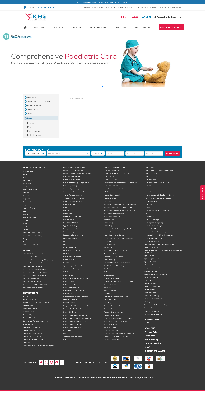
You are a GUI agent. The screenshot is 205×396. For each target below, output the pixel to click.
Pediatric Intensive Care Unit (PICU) (116, 321)
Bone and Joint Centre (31, 318)
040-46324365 (111, 7)
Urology (147, 302)
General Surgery (69, 260)
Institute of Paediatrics (31, 278)
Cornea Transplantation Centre (74, 195)
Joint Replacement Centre (72, 337)
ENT (64, 241)
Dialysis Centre (68, 219)
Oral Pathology (109, 269)
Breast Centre (28, 324)
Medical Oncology (110, 198)
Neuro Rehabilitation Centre (114, 235)
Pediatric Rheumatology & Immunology (158, 170)
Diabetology (67, 213)
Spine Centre (149, 255)
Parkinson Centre (110, 300)
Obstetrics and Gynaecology (114, 256)
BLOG (147, 347)
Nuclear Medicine (110, 253)
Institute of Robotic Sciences (33, 287)
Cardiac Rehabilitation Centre (33, 339)
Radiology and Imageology (154, 223)
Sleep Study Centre (151, 247)
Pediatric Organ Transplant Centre (116, 337)
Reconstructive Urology (153, 226)
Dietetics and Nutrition (71, 223)
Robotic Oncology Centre (153, 238)
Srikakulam (27, 183)
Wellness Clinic (149, 308)
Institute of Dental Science (32, 257)
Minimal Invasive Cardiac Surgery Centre (118, 207)
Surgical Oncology (151, 271)
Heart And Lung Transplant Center (75, 278)
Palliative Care (109, 293)
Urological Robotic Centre (153, 299)
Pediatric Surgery (150, 173)
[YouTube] (57, 362)
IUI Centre (67, 330)
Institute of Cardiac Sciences (33, 254)
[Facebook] (41, 362)
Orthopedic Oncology (111, 278)
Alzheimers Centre (29, 299)
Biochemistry (27, 315)
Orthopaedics (109, 275)
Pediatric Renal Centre (152, 167)
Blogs (140, 7)
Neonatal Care (109, 219)
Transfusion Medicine (152, 286)
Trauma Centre (149, 289)
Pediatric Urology (150, 179)
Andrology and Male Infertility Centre (36, 302)
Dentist (66, 207)
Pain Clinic (107, 287)
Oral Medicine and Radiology (114, 266)
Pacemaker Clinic (110, 284)
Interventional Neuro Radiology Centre (77, 318)
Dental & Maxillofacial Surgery (73, 204)
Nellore (25, 177)
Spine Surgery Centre (152, 259)
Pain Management (110, 290)
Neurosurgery (109, 247)
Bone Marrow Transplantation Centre (36, 321)
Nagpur (25, 205)
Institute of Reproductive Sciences (35, 284)
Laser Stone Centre (110, 179)
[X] (46, 362)
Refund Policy (151, 339)
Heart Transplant (69, 281)
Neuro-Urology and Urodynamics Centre (118, 238)
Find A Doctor (149, 323)
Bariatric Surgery (29, 312)
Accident (26, 296)
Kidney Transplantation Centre (115, 167)
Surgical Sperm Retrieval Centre (155, 274)
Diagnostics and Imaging (72, 216)
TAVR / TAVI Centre (151, 277)
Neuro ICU (108, 232)
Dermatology (68, 210)
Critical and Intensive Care (72, 201)
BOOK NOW (172, 153)
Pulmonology (149, 216)
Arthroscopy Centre (30, 309)
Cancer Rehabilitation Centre (33, 327)
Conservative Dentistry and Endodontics (77, 192)
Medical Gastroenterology (113, 195)
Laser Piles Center (110, 176)
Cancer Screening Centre (32, 330)
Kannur (25, 211)
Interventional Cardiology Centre (75, 315)
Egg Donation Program (71, 226)
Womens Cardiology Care (153, 314)
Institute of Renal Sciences (32, 281)
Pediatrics (148, 186)
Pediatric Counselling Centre (114, 312)
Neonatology (108, 223)
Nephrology (108, 226)
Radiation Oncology (151, 219)
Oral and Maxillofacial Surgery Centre (117, 263)
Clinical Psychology (70, 186)
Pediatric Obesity (110, 327)
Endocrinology (68, 232)
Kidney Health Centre (71, 340)
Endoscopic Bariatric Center (73, 235)
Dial (87, 2)
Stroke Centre (149, 265)
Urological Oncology (151, 296)
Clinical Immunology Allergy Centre (76, 183)
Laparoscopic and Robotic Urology (116, 173)
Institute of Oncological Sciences (34, 269)
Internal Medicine (69, 312)
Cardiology (27, 342)
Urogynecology (150, 292)
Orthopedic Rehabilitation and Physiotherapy (120, 281)
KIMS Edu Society (174, 7)
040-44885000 (131, 17)
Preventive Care (150, 204)
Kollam (25, 229)
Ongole (25, 186)
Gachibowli (27, 202)
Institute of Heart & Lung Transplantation (37, 263)
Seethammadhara (29, 217)
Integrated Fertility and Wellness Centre (77, 306)
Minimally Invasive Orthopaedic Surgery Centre (120, 210)
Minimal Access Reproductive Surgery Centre (120, 204)
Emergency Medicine (70, 229)
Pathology (107, 303)
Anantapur (26, 193)
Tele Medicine (149, 280)
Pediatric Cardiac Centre (112, 306)
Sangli (25, 223)
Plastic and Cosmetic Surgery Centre (157, 198)
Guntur (25, 220)
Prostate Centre (150, 207)
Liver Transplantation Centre (114, 189)
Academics (162, 7)
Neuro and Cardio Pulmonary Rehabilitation (119, 229)
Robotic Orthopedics (151, 241)
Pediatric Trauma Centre (153, 176)
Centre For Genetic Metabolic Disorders (77, 173)
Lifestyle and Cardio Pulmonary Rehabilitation (120, 183)
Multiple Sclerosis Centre (112, 216)
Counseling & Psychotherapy (73, 198)
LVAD (106, 192)
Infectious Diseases (70, 300)
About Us (123, 7)
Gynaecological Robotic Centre (74, 266)
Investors (132, 7)
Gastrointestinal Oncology (72, 256)
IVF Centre (67, 333)
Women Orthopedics (151, 311)
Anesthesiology (28, 305)
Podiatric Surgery (150, 201)
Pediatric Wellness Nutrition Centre (157, 183)
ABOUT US (149, 328)
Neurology (108, 241)
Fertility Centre (68, 253)
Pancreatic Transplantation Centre (116, 296)
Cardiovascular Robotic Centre (74, 167)
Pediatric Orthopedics (112, 340)
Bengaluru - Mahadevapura (32, 233)
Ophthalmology (109, 260)
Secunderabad (28, 171)
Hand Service (68, 275)
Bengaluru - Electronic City (32, 236)
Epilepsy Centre (69, 244)
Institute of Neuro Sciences (32, 266)
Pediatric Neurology (111, 324)
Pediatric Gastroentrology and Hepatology (119, 318)
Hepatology (67, 293)
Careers (153, 7)
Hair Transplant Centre (71, 272)
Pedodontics (149, 189)
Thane (25, 226)
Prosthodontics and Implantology (156, 210)
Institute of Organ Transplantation (35, 272)
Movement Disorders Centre (114, 213)
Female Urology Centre (71, 250)
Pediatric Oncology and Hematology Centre (119, 333)
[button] (45, 7)
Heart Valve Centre (70, 284)
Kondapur (26, 174)
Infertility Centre (69, 303)
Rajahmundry (28, 180)
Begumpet (26, 199)
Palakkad (26, 242)
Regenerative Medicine (152, 229)
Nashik (25, 214)
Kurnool (26, 196)
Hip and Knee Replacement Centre (75, 296)
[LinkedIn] (62, 362)
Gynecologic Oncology (71, 269)
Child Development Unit (72, 176)
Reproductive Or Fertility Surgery (156, 232)
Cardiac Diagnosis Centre (32, 336)
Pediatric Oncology (111, 330)
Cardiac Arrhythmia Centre (32, 333)
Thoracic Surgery (150, 283)
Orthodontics (109, 272)
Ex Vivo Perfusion (69, 247)
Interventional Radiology (72, 327)
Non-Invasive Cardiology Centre (115, 250)
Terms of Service (152, 343)
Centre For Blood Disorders (73, 170)
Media (146, 7)
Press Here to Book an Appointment (114, 2)
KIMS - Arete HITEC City (31, 245)
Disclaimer (149, 336)
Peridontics (148, 192)
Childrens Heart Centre (71, 179)
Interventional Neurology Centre (75, 321)
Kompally (26, 239)
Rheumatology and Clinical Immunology (159, 235)
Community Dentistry (71, 189)
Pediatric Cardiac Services (113, 309)
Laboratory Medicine (111, 170)
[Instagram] (51, 362)
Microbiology (108, 201)
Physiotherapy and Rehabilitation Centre (159, 195)
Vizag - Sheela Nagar (30, 189)
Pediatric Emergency (111, 315)
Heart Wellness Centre (71, 287)
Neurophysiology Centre (112, 244)
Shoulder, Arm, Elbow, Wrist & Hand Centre (159, 244)
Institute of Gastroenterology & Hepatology (38, 260)
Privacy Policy (151, 332)
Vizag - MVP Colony (30, 208)
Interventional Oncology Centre (74, 324)
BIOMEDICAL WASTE (154, 351)
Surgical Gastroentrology (153, 268)
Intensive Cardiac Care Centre (74, 309)
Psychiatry (148, 213)
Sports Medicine (150, 262)
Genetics (66, 263)
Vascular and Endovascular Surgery (157, 305)
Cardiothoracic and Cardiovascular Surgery (38, 345)
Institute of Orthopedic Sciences (34, 275)
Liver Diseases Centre (111, 186)
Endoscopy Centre (70, 238)
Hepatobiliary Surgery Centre (73, 290)
